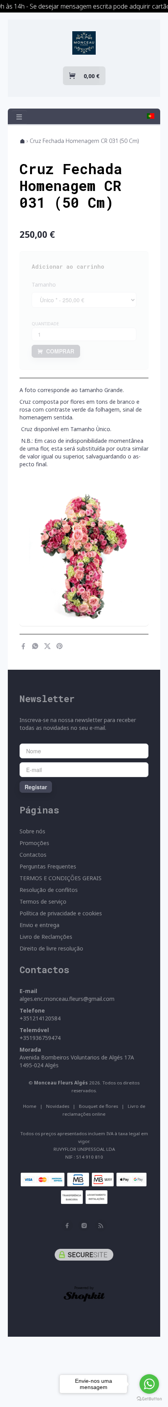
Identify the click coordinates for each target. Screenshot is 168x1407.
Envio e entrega (39, 925)
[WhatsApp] (35, 646)
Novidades (57, 1106)
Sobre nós (32, 831)
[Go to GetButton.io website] (149, 1399)
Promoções (34, 843)
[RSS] (101, 1225)
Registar (36, 787)
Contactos (33, 854)
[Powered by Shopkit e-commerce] (84, 1296)
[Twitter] (47, 646)
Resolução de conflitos (49, 889)
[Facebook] (23, 646)
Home (29, 1106)
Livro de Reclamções (46, 936)
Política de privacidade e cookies (61, 913)
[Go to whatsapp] (149, 1384)
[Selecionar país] (150, 116)
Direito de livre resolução (51, 948)
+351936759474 (40, 1037)
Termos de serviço (43, 901)
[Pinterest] (59, 646)
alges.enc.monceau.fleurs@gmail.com (67, 998)
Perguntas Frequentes (48, 866)
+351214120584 (40, 1018)
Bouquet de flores (98, 1106)
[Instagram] (84, 1225)
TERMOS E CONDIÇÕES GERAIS (61, 878)
